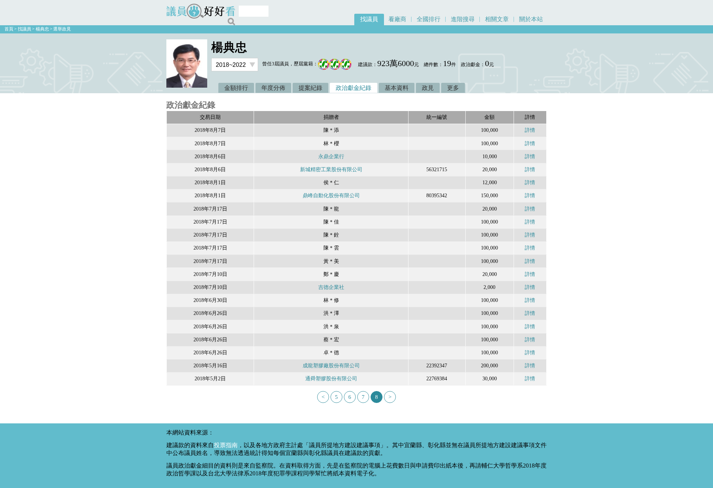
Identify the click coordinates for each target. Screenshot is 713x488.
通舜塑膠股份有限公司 (331, 378)
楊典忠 (42, 29)
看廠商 (397, 19)
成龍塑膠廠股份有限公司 (331, 365)
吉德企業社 (331, 287)
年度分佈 (273, 88)
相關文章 (497, 19)
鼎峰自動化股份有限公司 (331, 195)
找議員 (369, 19)
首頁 (8, 29)
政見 (428, 88)
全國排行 (428, 19)
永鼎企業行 (331, 156)
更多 (453, 88)
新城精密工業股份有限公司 (331, 169)
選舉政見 (62, 29)
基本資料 (396, 88)
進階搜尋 (463, 19)
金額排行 (236, 88)
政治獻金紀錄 (353, 88)
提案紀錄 (310, 88)
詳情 (530, 130)
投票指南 (226, 445)
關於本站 (531, 19)
